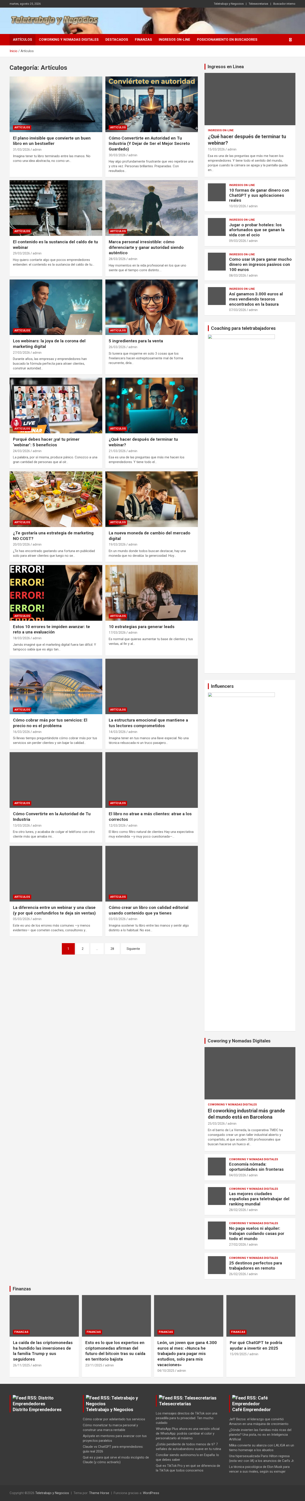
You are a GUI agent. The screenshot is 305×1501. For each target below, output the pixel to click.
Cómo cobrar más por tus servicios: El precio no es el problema (50, 723)
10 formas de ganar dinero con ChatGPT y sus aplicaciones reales (259, 195)
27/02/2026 (237, 1244)
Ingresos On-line (174, 40)
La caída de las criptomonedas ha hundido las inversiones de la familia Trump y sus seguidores (43, 1351)
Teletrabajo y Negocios (229, 3)
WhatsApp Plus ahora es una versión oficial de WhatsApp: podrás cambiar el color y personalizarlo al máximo (187, 1433)
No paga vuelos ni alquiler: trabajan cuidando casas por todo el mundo (256, 1233)
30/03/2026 (117, 155)
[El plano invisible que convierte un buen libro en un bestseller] (55, 104)
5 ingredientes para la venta (136, 340)
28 (112, 949)
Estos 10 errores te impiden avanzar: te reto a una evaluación (51, 629)
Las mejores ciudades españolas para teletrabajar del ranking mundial (259, 1199)
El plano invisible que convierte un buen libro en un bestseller (52, 140)
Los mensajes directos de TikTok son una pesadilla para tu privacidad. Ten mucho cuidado (186, 1418)
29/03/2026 (21, 253)
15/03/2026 (216, 149)
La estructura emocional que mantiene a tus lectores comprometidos (148, 723)
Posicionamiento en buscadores (227, 40)
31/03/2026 (21, 149)
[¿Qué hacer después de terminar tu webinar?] (151, 406)
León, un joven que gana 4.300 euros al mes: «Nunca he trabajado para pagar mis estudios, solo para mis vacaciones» (187, 1353)
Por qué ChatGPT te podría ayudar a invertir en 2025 (256, 1345)
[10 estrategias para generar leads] (151, 593)
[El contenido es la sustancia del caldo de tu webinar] (55, 208)
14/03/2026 (117, 732)
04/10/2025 (165, 1370)
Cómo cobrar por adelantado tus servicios (114, 1419)
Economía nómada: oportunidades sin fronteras (256, 1167)
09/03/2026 (237, 241)
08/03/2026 (237, 275)
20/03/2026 (21, 544)
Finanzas (143, 40)
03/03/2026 (117, 919)
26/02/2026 (237, 1274)
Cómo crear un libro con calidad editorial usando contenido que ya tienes (148, 910)
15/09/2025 (238, 1354)
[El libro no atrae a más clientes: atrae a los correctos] (151, 780)
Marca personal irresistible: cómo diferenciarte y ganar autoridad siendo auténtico (146, 247)
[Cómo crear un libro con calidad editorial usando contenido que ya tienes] (151, 874)
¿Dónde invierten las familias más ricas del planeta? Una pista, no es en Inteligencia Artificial (260, 1434)
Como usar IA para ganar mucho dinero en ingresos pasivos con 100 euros (260, 264)
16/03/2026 (21, 732)
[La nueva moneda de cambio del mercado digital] (151, 499)
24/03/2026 (21, 451)
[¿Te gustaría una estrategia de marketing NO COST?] (55, 499)
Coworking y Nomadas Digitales (69, 40)
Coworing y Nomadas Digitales (239, 1041)
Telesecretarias (258, 3)
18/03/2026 (21, 638)
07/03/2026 (237, 310)
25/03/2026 (216, 1123)
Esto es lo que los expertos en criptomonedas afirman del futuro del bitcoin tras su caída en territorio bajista (115, 1351)
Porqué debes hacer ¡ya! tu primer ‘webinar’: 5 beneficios (46, 442)
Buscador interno (284, 3)
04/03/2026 (237, 1175)
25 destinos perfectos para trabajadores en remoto (255, 1265)
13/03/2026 (21, 825)
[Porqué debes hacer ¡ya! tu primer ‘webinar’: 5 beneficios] (55, 406)
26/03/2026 (117, 347)
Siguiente (133, 949)
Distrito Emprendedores (37, 1409)
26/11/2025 (21, 1365)
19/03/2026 (117, 544)
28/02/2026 (237, 1210)
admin (37, 149)
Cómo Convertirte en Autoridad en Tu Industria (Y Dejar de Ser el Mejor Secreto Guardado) (149, 143)
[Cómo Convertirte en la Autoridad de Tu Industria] (55, 780)
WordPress (151, 1493)
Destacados (116, 40)
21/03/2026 (117, 451)
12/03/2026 (117, 825)
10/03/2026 (237, 206)
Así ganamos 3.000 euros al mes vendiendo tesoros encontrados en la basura (256, 299)
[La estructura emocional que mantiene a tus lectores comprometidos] (151, 686)
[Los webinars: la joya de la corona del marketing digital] (55, 307)
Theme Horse (99, 1493)
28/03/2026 (117, 259)
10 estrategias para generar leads (141, 626)
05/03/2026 (21, 919)
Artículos (22, 40)
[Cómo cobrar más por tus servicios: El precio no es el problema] (55, 686)
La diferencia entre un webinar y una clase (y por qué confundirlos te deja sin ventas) (54, 910)
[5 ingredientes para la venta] (151, 307)
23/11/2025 (93, 1365)
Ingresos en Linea (226, 66)
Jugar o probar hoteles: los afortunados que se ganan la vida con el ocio (256, 230)
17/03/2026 (117, 632)
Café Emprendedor (251, 1409)
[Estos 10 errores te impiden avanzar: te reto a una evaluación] (55, 593)
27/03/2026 (21, 352)
